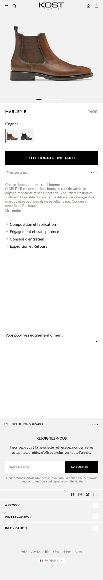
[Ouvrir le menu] (6, 6)
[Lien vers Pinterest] (87, 494)
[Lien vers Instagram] (80, 494)
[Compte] (88, 6)
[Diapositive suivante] (96, 342)
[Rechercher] (14, 6)
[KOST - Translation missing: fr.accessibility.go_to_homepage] (51, 5)
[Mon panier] (96, 6)
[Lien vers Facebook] (72, 494)
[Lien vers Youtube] (95, 494)
